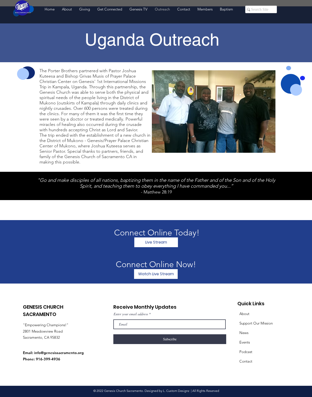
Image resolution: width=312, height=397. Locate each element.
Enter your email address (131, 314)
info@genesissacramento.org (59, 352)
